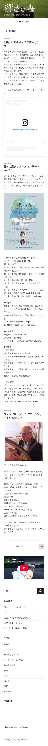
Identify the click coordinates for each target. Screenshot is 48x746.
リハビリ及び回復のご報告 (15, 628)
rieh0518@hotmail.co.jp (13, 506)
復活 (6, 612)
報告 (6, 670)
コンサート (8, 649)
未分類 (7, 681)
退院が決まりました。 (13, 623)
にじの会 (32, 52)
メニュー (25, 22)
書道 (6, 676)
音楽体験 (8, 691)
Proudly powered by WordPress (16, 740)
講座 (6, 686)
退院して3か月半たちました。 (17, 618)
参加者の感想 (9, 665)
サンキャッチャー (11, 655)
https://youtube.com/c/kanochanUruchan (21, 401)
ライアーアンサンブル (13, 660)
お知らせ (8, 644)
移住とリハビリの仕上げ (14, 607)
